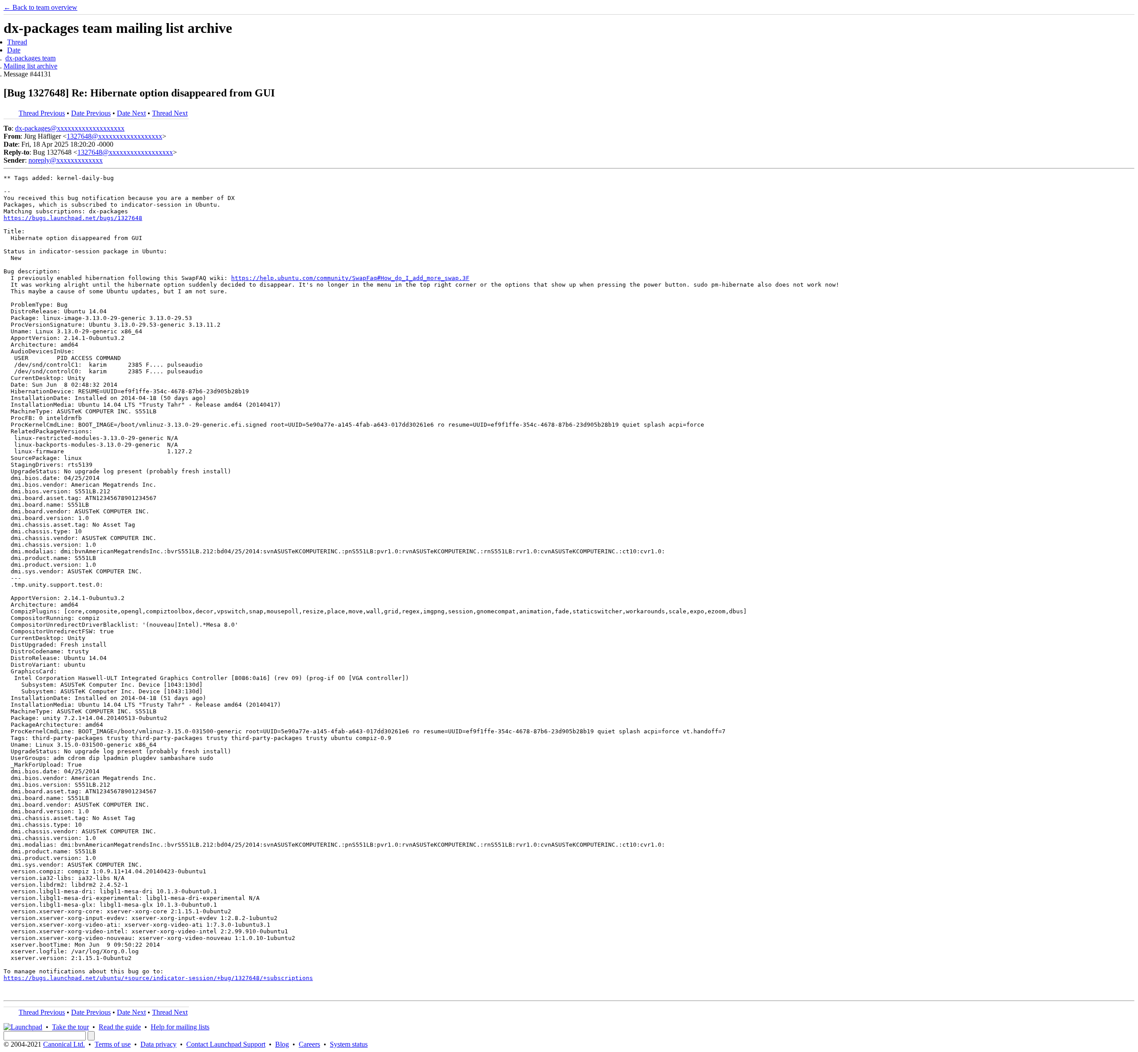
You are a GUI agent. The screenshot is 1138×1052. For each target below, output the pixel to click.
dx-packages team (30, 58)
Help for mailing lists (180, 1027)
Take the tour (70, 1027)
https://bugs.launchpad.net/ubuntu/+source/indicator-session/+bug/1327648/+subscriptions (158, 978)
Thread (17, 42)
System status (349, 1044)
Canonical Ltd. (64, 1044)
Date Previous (91, 113)
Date (13, 50)
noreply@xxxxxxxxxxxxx (65, 160)
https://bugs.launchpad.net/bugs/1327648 (73, 218)
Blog (282, 1044)
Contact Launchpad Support (225, 1044)
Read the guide (120, 1027)
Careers (309, 1044)
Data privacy (158, 1044)
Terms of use (113, 1044)
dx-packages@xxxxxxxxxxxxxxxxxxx (69, 128)
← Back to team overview (40, 7)
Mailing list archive (30, 66)
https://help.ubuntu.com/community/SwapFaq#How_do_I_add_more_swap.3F (350, 278)
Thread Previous (42, 113)
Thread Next (170, 113)
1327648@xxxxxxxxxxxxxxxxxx (114, 136)
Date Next (131, 113)
